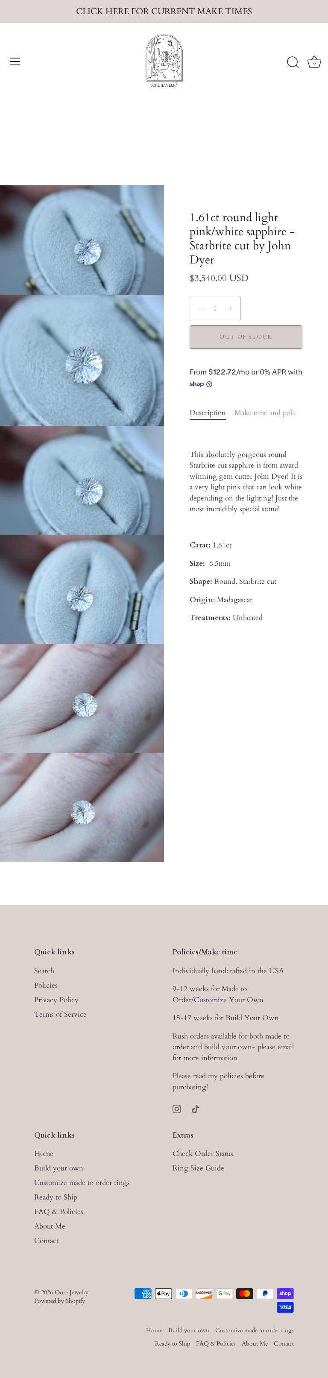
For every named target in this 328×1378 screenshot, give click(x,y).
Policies (46, 985)
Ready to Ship (55, 1197)
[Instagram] (177, 1108)
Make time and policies (270, 413)
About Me (49, 1226)
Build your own (58, 1168)
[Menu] (15, 61)
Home (43, 1154)
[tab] (212, 412)
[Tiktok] (195, 1108)
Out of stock (246, 337)
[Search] (293, 62)
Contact (46, 1241)
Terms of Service (60, 1014)
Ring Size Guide (198, 1168)
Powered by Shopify (59, 1301)
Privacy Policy (56, 1000)
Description (208, 413)
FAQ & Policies (58, 1212)
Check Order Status (203, 1154)
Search (44, 971)
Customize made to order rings (82, 1183)
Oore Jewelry (71, 1292)
